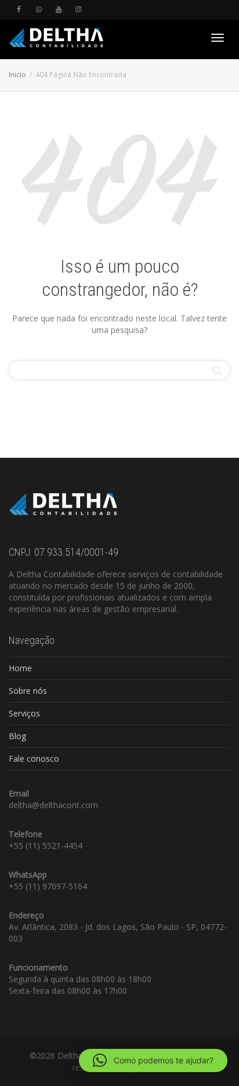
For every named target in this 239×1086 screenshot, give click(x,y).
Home (20, 668)
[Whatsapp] (38, 9)
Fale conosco (34, 758)
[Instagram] (78, 9)
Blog (17, 735)
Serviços (24, 713)
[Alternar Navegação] (217, 38)
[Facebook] (18, 9)
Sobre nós (28, 690)
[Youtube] (58, 9)
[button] (153, 1060)
